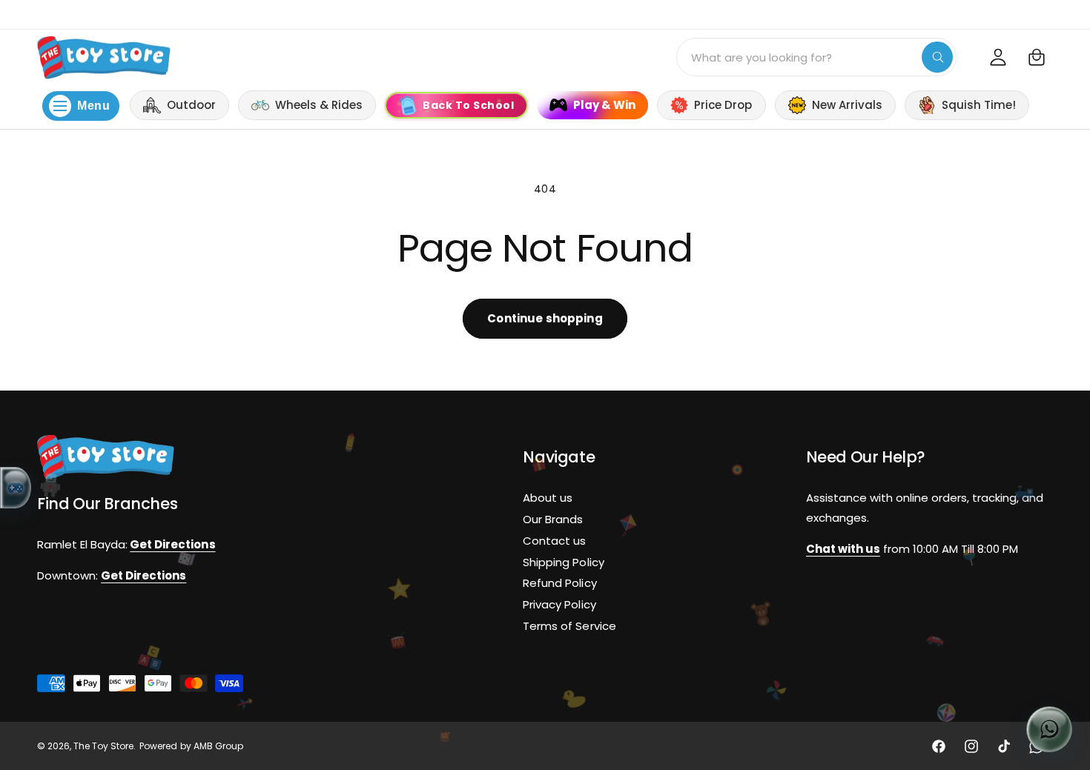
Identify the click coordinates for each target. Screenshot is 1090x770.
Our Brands (553, 519)
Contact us (554, 540)
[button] (1036, 57)
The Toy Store (103, 746)
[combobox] (816, 57)
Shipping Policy (563, 562)
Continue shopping (545, 318)
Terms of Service (569, 626)
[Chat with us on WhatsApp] (1049, 729)
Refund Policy (559, 583)
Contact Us (1060, 13)
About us (547, 497)
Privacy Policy (559, 604)
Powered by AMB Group (190, 746)
